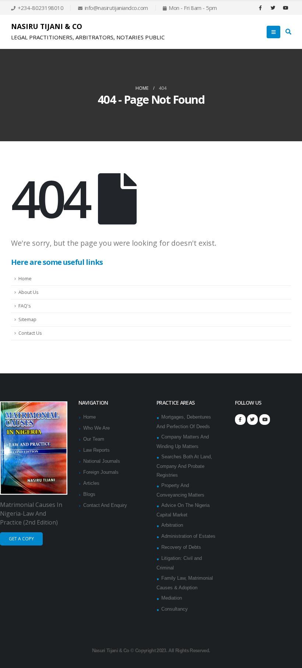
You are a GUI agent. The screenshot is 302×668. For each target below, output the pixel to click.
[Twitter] (273, 8)
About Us (28, 292)
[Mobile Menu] (273, 32)
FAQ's (24, 306)
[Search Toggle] (288, 32)
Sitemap (27, 319)
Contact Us (30, 333)
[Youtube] (285, 8)
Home (25, 279)
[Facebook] (260, 8)
